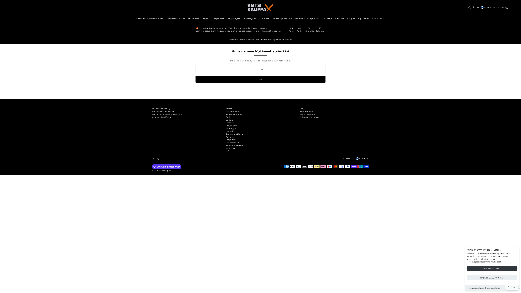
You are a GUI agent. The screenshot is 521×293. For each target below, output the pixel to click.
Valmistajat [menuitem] (369, 18)
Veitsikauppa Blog (234, 145)
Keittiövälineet (232, 111)
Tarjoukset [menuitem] (218, 18)
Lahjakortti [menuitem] (313, 18)
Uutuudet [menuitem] (264, 18)
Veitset (229, 109)
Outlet (229, 117)
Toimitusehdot (306, 111)
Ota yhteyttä (231, 126)
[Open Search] (469, 7)
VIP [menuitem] (382, 18)
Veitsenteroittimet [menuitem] (178, 18)
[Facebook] (153, 159)
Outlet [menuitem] (195, 18)
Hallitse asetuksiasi (491, 278)
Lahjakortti (231, 140)
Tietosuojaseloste (475, 288)
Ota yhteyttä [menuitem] (233, 18)
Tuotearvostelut (233, 142)
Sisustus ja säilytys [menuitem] (282, 18)
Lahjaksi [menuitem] (206, 18)
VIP (227, 151)
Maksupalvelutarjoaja (309, 117)
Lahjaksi (230, 120)
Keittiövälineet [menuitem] (155, 18)
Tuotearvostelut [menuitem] (330, 18)
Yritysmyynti (231, 128)
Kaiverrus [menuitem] (300, 18)
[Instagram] (158, 159)
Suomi (346, 158)
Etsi (301, 109)
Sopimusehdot (492, 288)
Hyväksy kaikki (491, 268)
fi (478, 7)
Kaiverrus (230, 137)
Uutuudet (230, 131)
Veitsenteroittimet (234, 114)
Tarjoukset (230, 123)
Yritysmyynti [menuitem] (250, 18)
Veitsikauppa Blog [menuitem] (351, 18)
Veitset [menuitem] (138, 18)
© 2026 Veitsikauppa (161, 170)
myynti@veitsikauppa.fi (174, 114)
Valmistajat (231, 148)
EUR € (487, 7)
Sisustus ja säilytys (234, 134)
